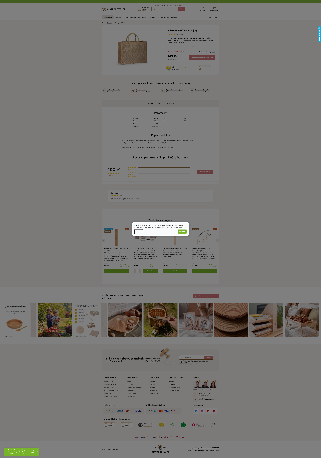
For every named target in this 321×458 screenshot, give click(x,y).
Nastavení (138, 232)
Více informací (177, 227)
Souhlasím (182, 231)
